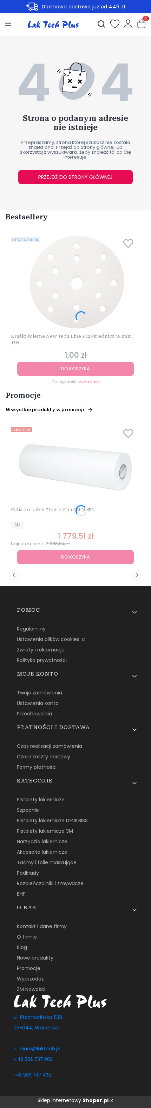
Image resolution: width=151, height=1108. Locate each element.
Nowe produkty (35, 957)
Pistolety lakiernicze (41, 799)
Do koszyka (75, 368)
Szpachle (28, 810)
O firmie (27, 936)
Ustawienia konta (38, 703)
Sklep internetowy (73, 1100)
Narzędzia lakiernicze (42, 841)
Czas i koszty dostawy (43, 756)
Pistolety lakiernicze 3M (45, 831)
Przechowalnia (34, 713)
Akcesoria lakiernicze (42, 851)
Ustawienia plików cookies (49, 639)
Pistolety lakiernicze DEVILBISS (52, 820)
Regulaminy (31, 628)
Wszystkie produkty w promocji (45, 409)
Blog (22, 947)
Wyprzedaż (30, 978)
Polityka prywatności (42, 660)
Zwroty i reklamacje (41, 649)
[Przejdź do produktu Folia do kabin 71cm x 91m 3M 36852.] (75, 464)
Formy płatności (37, 767)
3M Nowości (31, 989)
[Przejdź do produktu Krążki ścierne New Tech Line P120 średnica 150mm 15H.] (75, 282)
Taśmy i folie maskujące (47, 862)
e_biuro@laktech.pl (36, 1048)
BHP (21, 893)
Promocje (28, 968)
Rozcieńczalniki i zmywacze (50, 883)
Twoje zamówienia (39, 692)
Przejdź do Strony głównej (75, 177)
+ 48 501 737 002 (33, 1059)
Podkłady (28, 872)
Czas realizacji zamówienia (49, 746)
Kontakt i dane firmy (42, 926)
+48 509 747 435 (32, 1075)
